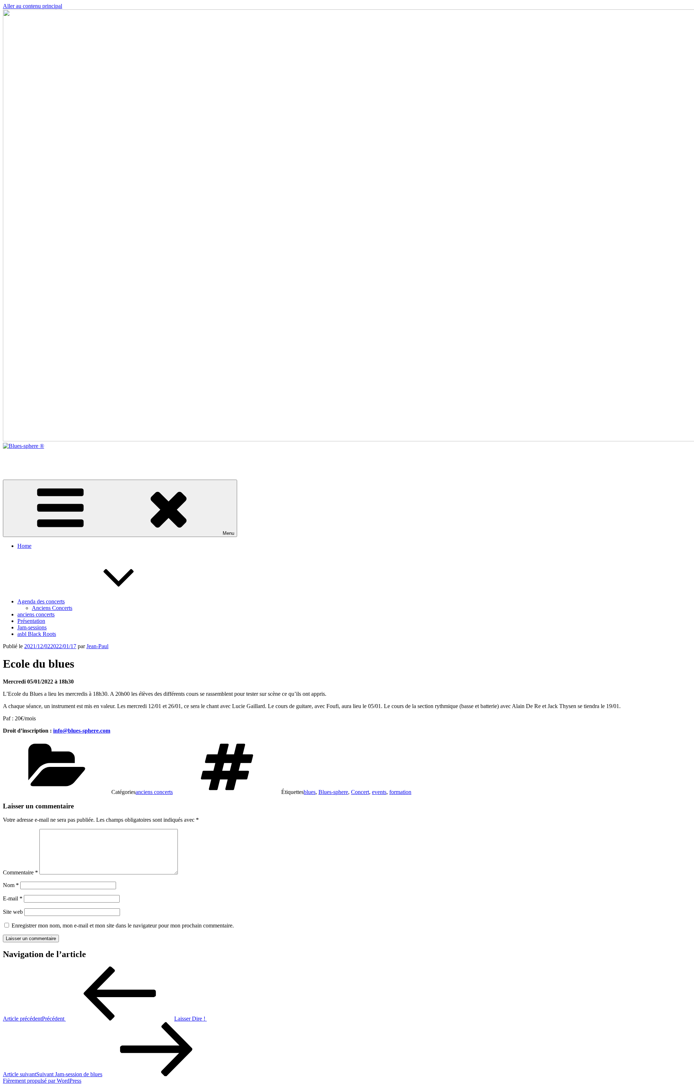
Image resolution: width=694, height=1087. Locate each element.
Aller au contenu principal (32, 6)
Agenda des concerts (41, 601)
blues (310, 792)
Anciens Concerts (52, 608)
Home (24, 546)
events (379, 792)
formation (400, 792)
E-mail (12, 898)
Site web (13, 912)
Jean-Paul (97, 646)
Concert (360, 792)
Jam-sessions (32, 627)
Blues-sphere (333, 792)
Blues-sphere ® (20, 458)
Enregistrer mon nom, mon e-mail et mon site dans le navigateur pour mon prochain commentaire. (123, 925)
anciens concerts (36, 614)
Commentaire (20, 872)
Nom (11, 885)
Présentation (31, 621)
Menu (228, 533)
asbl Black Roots (36, 634)
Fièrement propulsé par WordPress (42, 1081)
